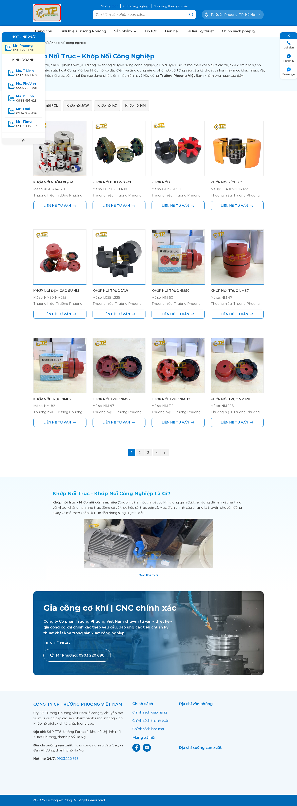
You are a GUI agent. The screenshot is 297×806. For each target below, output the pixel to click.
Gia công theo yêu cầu (171, 6)
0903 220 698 (23, 48)
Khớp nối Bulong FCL (112, 182)
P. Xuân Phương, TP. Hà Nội (233, 15)
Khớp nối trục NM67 (230, 291)
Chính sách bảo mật (148, 729)
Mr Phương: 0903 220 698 (80, 655)
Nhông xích (109, 6)
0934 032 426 (26, 111)
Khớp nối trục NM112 (171, 399)
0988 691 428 (26, 98)
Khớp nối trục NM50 (171, 291)
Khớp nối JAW (77, 105)
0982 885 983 (26, 124)
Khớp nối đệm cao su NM (56, 291)
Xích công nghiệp (136, 6)
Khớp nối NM (135, 105)
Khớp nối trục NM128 (230, 399)
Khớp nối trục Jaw (110, 291)
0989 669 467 (27, 73)
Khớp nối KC (107, 105)
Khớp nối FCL (47, 105)
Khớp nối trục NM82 (52, 399)
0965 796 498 (26, 86)
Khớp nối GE (163, 182)
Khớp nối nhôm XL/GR (53, 182)
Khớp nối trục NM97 (112, 399)
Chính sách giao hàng (149, 712)
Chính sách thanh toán (150, 721)
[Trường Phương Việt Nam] (47, 13)
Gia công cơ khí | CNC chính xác (109, 608)
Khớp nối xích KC (226, 182)
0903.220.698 (68, 759)
